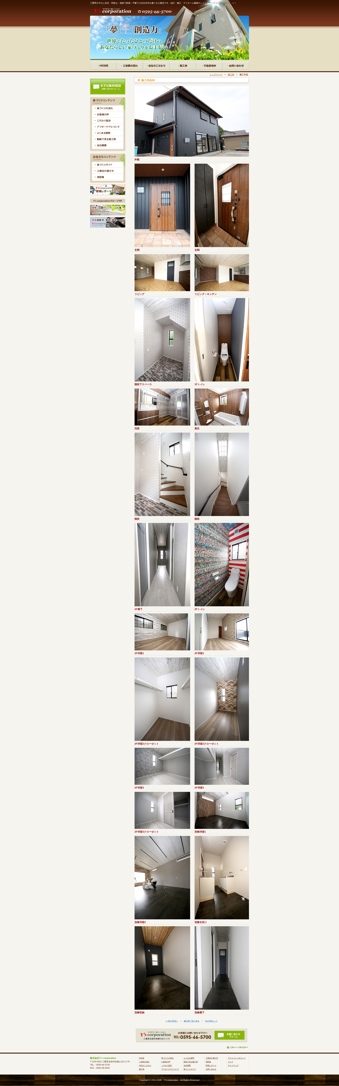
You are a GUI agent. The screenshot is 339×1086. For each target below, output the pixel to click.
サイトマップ (233, 1065)
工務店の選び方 (212, 1058)
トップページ (216, 74)
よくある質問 (189, 1058)
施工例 (231, 74)
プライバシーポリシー (237, 1058)
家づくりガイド (190, 1069)
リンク (230, 1062)
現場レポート (211, 1065)
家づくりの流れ (167, 1058)
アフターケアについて (170, 1069)
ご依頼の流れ (144, 1062)
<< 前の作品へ (172, 1021)
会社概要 (187, 1065)
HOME (141, 1058)
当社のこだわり (145, 1065)
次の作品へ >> (211, 1021)
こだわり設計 (166, 1065)
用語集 (208, 1062)
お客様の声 (165, 1062)
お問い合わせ (211, 1069)
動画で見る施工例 (191, 1062)
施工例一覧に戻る (191, 1021)
